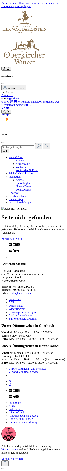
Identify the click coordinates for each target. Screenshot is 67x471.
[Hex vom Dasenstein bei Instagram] (10, 384)
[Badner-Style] (6, 127)
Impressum (15, 299)
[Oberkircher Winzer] (24, 65)
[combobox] (17, 147)
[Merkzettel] (5, 108)
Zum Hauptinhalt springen (16, 2)
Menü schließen (16, 88)
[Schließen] (2, 83)
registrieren (13, 98)
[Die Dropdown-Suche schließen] (46, 146)
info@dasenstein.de (22, 293)
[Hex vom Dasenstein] (24, 35)
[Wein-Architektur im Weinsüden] (8, 440)
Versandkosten (9, 449)
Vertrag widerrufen (12, 458)
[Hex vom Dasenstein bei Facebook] (10, 381)
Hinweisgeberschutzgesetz (23, 312)
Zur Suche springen (43, 2)
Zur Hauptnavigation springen (30, 4)
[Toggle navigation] (5, 151)
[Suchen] (38, 146)
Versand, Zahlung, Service (23, 371)
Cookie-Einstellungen (21, 315)
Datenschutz (16, 305)
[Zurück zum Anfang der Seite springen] (5, 463)
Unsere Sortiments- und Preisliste (27, 368)
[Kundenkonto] (6, 69)
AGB (12, 302)
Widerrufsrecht (17, 308)
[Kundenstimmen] (5, 115)
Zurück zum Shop (11, 238)
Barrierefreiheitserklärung (23, 318)
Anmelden (7, 95)
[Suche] (6, 112)
